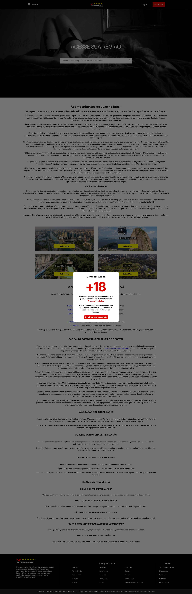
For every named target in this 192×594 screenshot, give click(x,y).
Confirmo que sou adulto (96, 317)
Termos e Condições (96, 301)
